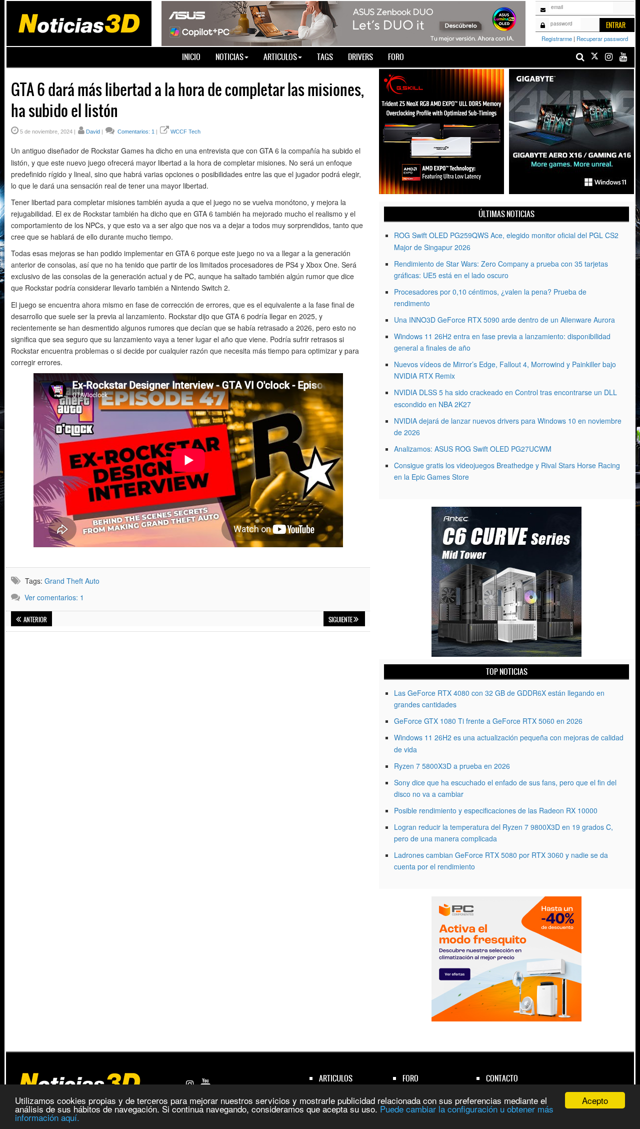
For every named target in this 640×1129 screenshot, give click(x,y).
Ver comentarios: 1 (54, 597)
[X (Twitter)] (594, 57)
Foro (396, 57)
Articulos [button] (280, 57)
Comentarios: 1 (135, 132)
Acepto (595, 1100)
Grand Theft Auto (72, 581)
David (93, 132)
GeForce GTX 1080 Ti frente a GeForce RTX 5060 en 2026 (488, 721)
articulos (335, 1078)
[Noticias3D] (79, 23)
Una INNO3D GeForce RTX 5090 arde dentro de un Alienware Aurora (504, 320)
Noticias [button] (230, 57)
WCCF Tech (185, 132)
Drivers (360, 57)
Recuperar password (602, 39)
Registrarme (557, 39)
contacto (502, 1078)
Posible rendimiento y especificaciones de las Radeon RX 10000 (496, 810)
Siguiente (341, 619)
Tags (325, 57)
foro (410, 1078)
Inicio (195, 57)
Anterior (34, 619)
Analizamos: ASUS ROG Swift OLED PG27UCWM (473, 449)
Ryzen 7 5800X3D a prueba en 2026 (452, 766)
